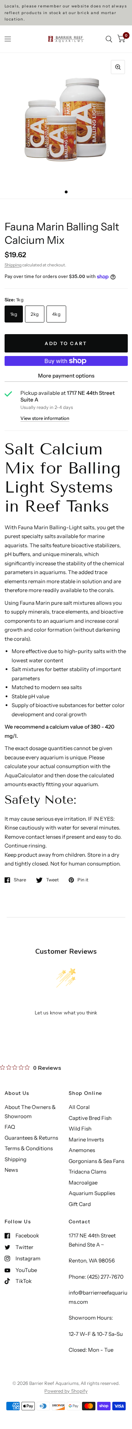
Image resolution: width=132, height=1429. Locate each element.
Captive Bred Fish (90, 1118)
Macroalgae (83, 1182)
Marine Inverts (86, 1139)
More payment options (66, 375)
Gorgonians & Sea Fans (96, 1161)
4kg (56, 314)
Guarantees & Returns (31, 1137)
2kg (35, 314)
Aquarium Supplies (92, 1193)
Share (20, 880)
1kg (14, 314)
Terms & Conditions (29, 1148)
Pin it (82, 880)
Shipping (13, 264)
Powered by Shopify (65, 1391)
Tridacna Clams (87, 1171)
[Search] (109, 39)
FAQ (10, 1126)
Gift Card (80, 1204)
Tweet (52, 880)
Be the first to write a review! (66, 1030)
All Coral (79, 1107)
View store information (44, 418)
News (11, 1169)
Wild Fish (80, 1128)
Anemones (82, 1150)
